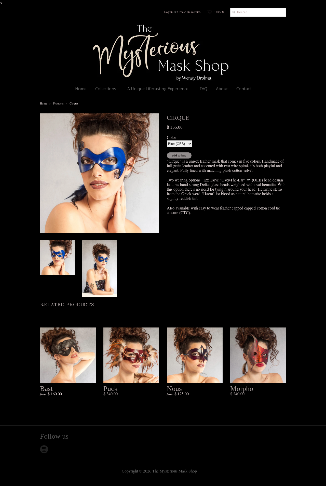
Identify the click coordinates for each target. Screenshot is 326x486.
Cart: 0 (219, 12)
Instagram (44, 449)
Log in (168, 12)
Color (171, 137)
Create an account (188, 12)
